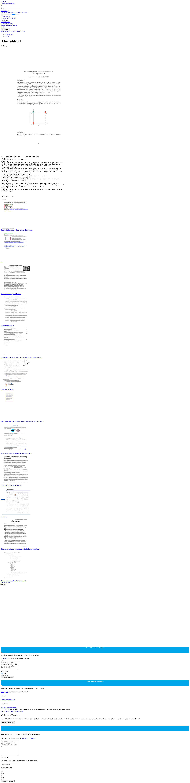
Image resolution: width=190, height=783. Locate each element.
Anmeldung (4, 11)
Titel (2, 660)
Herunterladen (5, 582)
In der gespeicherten (18, 31)
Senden (11, 781)
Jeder (5, 673)
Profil (2, 27)
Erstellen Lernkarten (21, 12)
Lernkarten (11, 3)
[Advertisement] (60, 51)
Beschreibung (9, 664)
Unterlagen (4, 3)
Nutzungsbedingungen (16, 711)
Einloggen (4, 658)
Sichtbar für (4, 671)
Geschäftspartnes (11, 708)
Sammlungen (12, 18)
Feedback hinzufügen (8, 722)
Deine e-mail (5, 757)
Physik (7, 36)
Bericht (3, 708)
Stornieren (4, 781)
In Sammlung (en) (6, 31)
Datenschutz (5, 711)
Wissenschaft (9, 34)
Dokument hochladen (8, 12)
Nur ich (5, 675)
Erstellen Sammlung (7, 677)
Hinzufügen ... (6, 29)
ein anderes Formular (29, 738)
